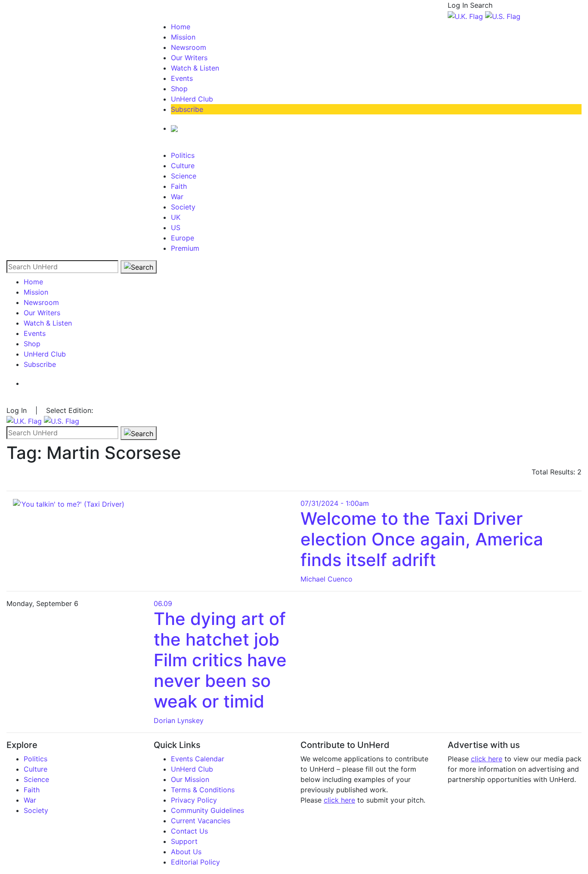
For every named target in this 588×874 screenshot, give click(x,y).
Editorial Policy (195, 862)
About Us (186, 851)
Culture (183, 165)
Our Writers (189, 57)
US (175, 227)
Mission (183, 37)
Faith (179, 186)
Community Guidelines (207, 810)
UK (175, 217)
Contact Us (189, 831)
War (177, 196)
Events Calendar (197, 758)
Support (184, 841)
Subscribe (187, 109)
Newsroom (188, 47)
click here (339, 800)
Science (183, 176)
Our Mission (190, 779)
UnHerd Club (192, 99)
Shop (179, 88)
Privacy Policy (194, 800)
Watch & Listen (195, 68)
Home (180, 26)
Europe (182, 238)
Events (182, 78)
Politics (183, 155)
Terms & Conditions (203, 789)
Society (183, 207)
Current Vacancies (200, 820)
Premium (185, 248)
